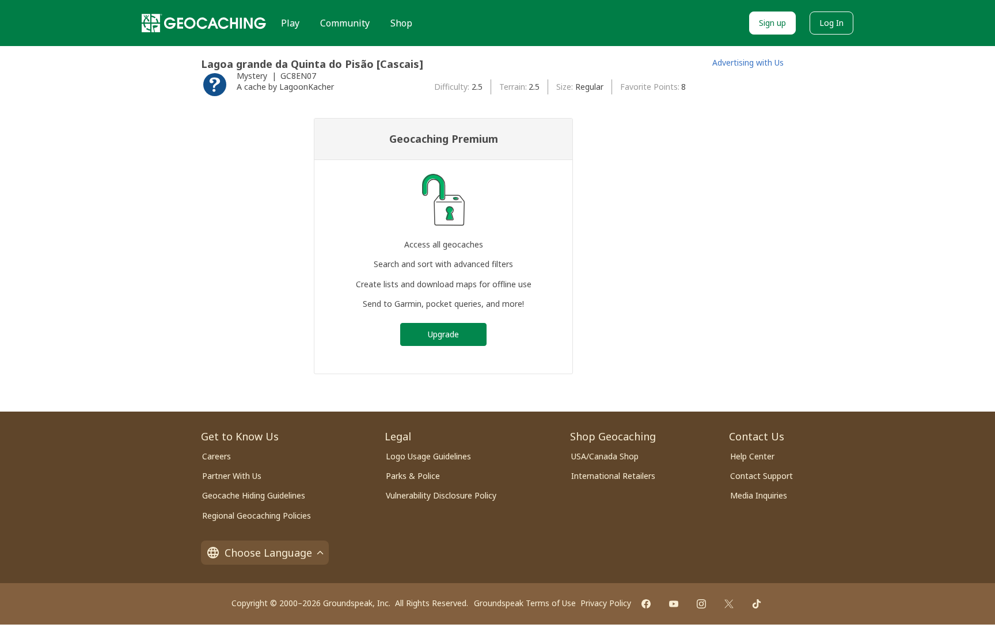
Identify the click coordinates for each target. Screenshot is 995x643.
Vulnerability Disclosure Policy (441, 495)
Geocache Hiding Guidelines (253, 495)
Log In (831, 22)
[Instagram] (701, 603)
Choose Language (268, 553)
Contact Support (761, 475)
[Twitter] (729, 603)
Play (290, 23)
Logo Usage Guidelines (428, 456)
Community (345, 23)
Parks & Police (413, 475)
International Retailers (613, 475)
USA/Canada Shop (605, 456)
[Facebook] (646, 603)
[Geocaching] (204, 23)
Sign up (772, 22)
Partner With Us (231, 475)
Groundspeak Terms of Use (525, 603)
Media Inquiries (758, 495)
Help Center (752, 456)
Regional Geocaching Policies (256, 515)
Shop (401, 23)
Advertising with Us (748, 62)
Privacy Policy (605, 603)
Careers (216, 456)
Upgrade (443, 334)
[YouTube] (674, 603)
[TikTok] (757, 603)
